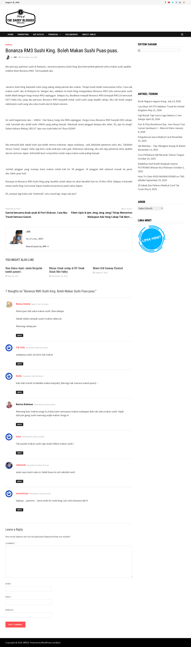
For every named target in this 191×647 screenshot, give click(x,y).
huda (19, 375)
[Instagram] (177, 2)
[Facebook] (165, 2)
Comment (10, 543)
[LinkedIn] (180, 2)
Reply (19, 335)
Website (9, 610)
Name (8, 583)
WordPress (46, 642)
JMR (15, 57)
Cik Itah (20, 347)
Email (9, 597)
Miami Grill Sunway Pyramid (108, 268)
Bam (58, 642)
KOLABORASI (71, 34)
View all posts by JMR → (37, 246)
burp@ (8, 44)
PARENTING (23, 34)
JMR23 (26, 642)
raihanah (21, 464)
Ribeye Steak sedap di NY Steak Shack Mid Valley (66, 270)
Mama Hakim (23, 303)
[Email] (184, 2)
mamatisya (22, 493)
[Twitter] (173, 2)
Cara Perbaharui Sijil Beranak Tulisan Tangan (161, 154)
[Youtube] (169, 2)
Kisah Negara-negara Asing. (152, 101)
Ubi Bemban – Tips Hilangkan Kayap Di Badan (161, 145)
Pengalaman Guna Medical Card (154, 137)
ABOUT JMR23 (89, 34)
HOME (10, 34)
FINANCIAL (53, 34)
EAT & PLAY (38, 34)
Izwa (18, 436)
